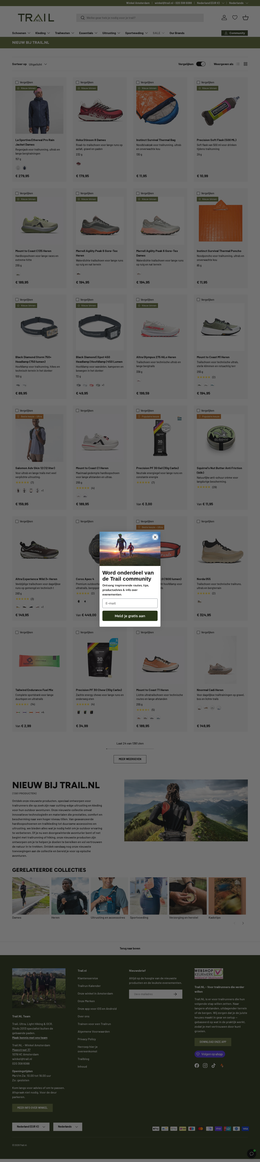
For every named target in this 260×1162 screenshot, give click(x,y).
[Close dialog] (155, 537)
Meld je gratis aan (130, 616)
